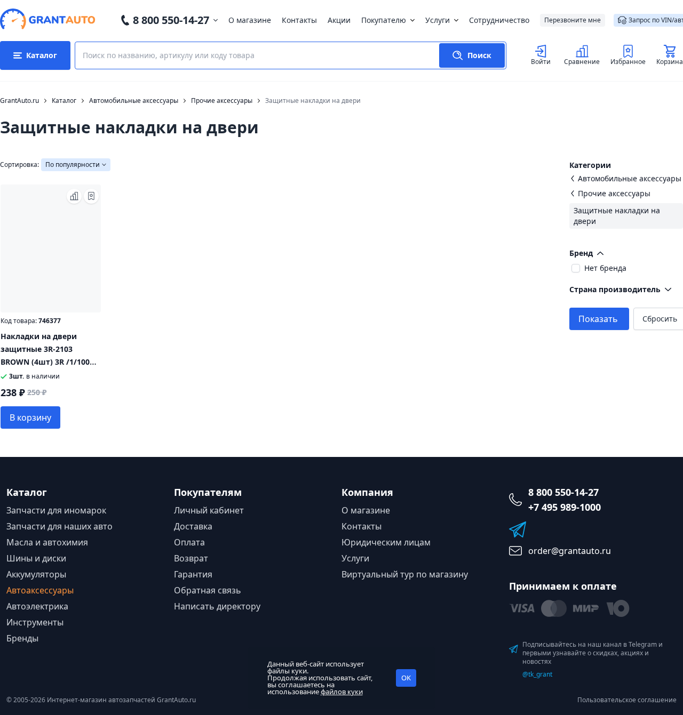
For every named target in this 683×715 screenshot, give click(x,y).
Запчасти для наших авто (59, 526)
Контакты (299, 20)
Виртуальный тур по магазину (405, 574)
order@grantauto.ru (569, 551)
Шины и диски (36, 558)
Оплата (189, 542)
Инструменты (34, 622)
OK (406, 677)
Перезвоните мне (572, 20)
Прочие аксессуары (614, 193)
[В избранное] (91, 196)
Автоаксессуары (40, 590)
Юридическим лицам (386, 542)
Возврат (191, 558)
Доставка (193, 526)
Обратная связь (207, 590)
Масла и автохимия (47, 542)
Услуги (437, 20)
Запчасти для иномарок (56, 510)
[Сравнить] (74, 196)
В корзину (30, 417)
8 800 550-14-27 (171, 20)
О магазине (249, 20)
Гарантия (193, 574)
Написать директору (217, 606)
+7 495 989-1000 (564, 507)
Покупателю (383, 20)
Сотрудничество (499, 20)
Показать (598, 319)
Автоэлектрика (37, 606)
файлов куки (342, 691)
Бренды (22, 638)
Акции (339, 20)
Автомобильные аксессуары (629, 178)
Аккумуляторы (36, 574)
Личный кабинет (209, 510)
